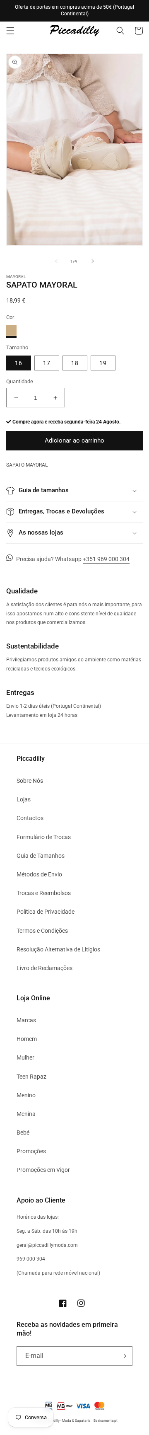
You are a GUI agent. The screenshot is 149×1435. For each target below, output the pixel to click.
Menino (26, 1095)
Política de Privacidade (45, 911)
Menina (26, 1114)
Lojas (24, 799)
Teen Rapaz (31, 1076)
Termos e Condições (42, 930)
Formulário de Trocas (44, 837)
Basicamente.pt (106, 1420)
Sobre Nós (30, 780)
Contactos (30, 818)
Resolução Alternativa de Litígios (58, 949)
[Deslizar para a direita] (93, 261)
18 (75, 363)
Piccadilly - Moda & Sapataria (68, 1420)
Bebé (23, 1132)
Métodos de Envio (39, 874)
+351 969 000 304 (106, 559)
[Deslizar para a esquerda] (56, 261)
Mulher (25, 1057)
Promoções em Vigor (43, 1169)
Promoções (31, 1151)
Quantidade (19, 381)
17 (46, 363)
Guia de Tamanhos (41, 855)
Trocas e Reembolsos (44, 893)
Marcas (26, 1020)
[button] (10, 31)
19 (103, 363)
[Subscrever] (123, 1356)
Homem (27, 1039)
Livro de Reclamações (44, 968)
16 (18, 363)
